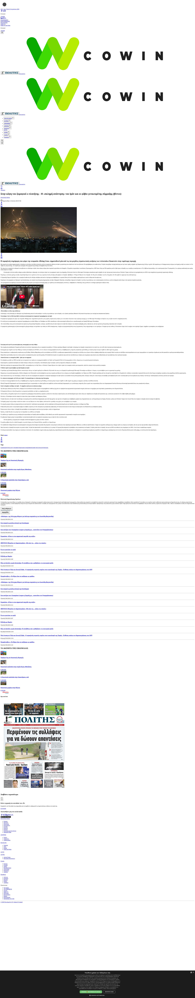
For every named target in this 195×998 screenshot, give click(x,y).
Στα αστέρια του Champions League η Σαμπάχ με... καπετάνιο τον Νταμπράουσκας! (27, 529)
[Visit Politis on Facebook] (1, 815)
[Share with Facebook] (1, 202)
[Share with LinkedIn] (1, 206)
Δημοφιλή (5, 512)
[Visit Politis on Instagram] (5, 815)
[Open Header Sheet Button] (2, 32)
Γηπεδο (6, 134)
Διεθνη (5, 866)
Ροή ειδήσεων (6, 508)
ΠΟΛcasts (6, 893)
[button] (98, 995)
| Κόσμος (3, 190)
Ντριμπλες (6, 870)
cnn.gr (5, 435)
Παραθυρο (6, 137)
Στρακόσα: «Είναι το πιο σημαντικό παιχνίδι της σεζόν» (18, 536)
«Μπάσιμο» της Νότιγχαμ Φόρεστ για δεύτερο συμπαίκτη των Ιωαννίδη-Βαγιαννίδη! (27, 516)
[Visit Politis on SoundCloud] (11, 815)
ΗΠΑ (45, 447)
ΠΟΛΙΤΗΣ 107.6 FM (9, 898)
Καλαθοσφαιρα (7, 868)
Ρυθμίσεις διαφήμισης (100, 987)
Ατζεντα (6, 877)
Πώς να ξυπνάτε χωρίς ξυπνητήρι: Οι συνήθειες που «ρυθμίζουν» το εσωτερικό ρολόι (27, 563)
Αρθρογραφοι (7, 840)
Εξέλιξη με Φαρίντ (6, 556)
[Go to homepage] (10, 73)
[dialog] (97, 984)
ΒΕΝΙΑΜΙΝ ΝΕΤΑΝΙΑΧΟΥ (36, 447)
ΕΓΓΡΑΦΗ (3, 808)
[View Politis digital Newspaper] (97, 745)
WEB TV (3, 24)
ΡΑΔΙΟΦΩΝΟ (4, 20)
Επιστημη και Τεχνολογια (10, 831)
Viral (5, 846)
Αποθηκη (6, 882)
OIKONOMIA (7, 123)
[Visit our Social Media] (1, 11)
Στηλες (5, 837)
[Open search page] (1, 186)
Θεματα (5, 880)
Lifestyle (6, 845)
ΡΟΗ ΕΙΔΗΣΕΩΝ (5, 21)
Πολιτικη (6, 822)
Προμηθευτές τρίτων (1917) (96, 981)
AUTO (5, 130)
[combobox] (191, 972)
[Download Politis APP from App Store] (3, 817)
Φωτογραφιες (7, 894)
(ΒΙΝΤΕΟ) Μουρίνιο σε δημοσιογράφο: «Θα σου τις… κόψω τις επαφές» (23, 543)
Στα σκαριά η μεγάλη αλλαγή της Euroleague (15, 523)
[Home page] (1, 188)
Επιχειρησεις (7, 825)
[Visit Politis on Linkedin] (7, 815)
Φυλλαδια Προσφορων (9, 858)
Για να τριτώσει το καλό (8, 549)
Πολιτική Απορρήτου (111, 988)
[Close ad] (2, 800)
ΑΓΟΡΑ (6, 132)
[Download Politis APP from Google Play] (8, 817)
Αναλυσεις (6, 838)
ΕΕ (47, 447)
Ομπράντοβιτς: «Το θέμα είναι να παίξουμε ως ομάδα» (18, 576)
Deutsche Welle (7, 832)
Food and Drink (7, 849)
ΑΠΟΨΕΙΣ (6, 126)
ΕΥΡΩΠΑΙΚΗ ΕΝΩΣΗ (23, 447)
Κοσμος (6, 829)
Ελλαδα (5, 826)
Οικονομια (6, 824)
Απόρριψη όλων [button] (109, 991)
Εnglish (3, 16)
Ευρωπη (6, 828)
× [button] (193, 972)
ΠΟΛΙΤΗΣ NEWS (8, 118)
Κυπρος (5, 821)
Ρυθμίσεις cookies (102, 988)
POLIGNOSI (4, 22)
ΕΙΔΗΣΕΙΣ (3, 447)
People (5, 848)
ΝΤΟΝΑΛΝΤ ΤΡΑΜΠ (12, 447)
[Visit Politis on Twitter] (3, 815)
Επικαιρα (6, 878)
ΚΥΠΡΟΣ (6, 120)
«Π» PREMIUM (8, 889)
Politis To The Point (5, 25)
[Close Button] (2, 798)
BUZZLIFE (6, 128)
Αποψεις (6, 872)
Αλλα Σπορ (6, 869)
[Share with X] (1, 204)
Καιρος (5, 896)
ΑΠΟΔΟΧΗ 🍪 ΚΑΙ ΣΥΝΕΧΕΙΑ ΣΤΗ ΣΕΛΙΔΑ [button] (90, 991)
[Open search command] (2, 140)
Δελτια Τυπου (7, 857)
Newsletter (6, 887)
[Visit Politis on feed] (12, 815)
